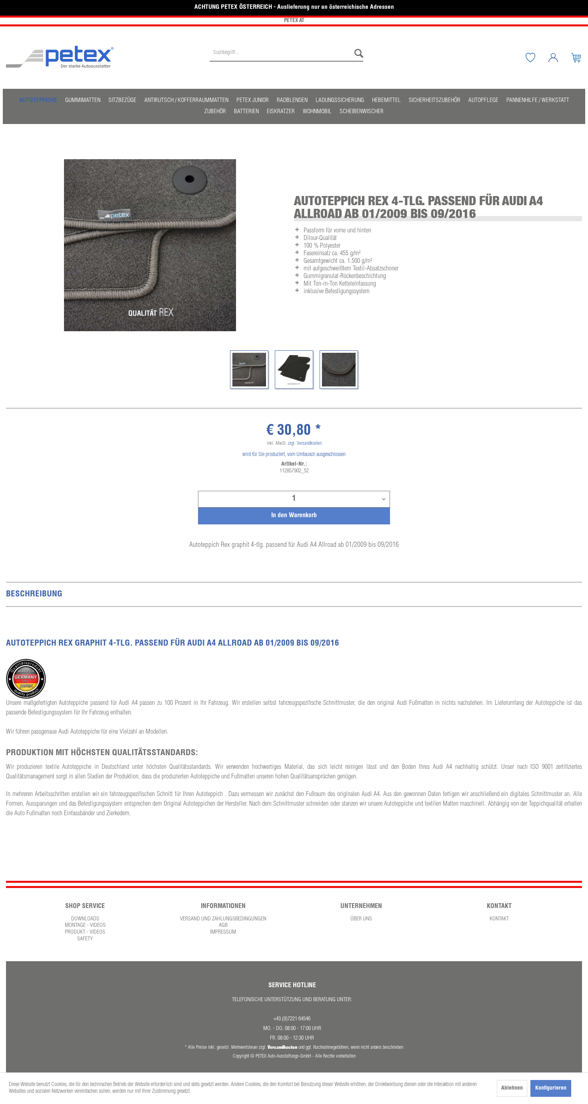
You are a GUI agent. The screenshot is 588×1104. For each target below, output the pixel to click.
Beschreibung (34, 594)
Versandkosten (282, 1047)
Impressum (223, 932)
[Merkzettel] (536, 58)
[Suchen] (356, 54)
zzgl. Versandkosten (305, 443)
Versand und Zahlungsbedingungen (223, 919)
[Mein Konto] (559, 58)
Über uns (361, 919)
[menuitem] (286, 58)
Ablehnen (512, 1088)
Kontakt (499, 919)
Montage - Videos (85, 925)
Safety (85, 939)
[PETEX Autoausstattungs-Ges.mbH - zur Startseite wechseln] (60, 57)
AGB (223, 925)
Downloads (85, 919)
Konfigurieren (550, 1088)
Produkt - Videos (85, 932)
